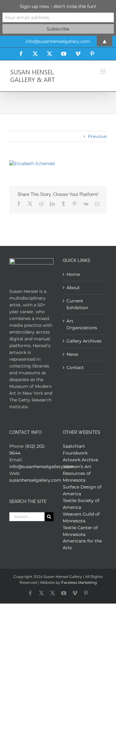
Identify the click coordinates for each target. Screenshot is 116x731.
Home (73, 274)
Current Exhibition (77, 304)
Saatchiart (74, 446)
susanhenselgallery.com (35, 480)
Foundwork (75, 453)
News (72, 354)
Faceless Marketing (79, 582)
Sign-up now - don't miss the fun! (58, 6)
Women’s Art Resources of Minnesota (77, 473)
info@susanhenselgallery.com (41, 466)
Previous (97, 136)
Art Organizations (82, 324)
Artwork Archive (80, 460)
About (73, 287)
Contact (75, 367)
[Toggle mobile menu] (103, 71)
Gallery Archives (84, 341)
